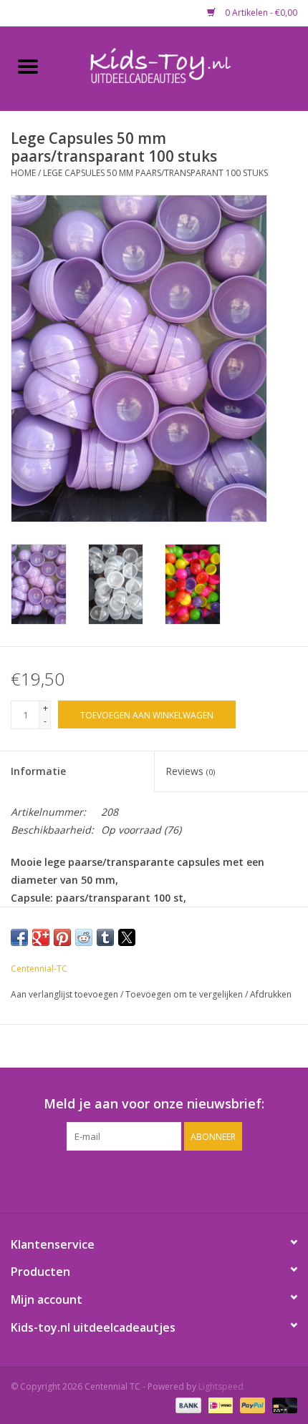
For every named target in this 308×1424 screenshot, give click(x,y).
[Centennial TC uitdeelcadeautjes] (182, 67)
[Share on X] (126, 937)
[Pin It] (62, 937)
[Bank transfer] (186, 1404)
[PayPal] (251, 1404)
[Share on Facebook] (19, 937)
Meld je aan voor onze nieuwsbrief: (154, 1103)
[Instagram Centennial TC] (166, 1180)
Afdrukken (271, 994)
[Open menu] (28, 66)
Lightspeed (221, 1386)
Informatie (38, 771)
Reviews (190, 771)
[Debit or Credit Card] (282, 1404)
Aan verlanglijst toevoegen (65, 994)
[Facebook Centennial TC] (141, 1180)
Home (23, 173)
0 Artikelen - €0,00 (260, 12)
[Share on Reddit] (83, 937)
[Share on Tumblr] (105, 937)
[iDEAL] (219, 1404)
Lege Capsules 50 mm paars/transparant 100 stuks (155, 173)
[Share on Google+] (40, 937)
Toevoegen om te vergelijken (185, 994)
